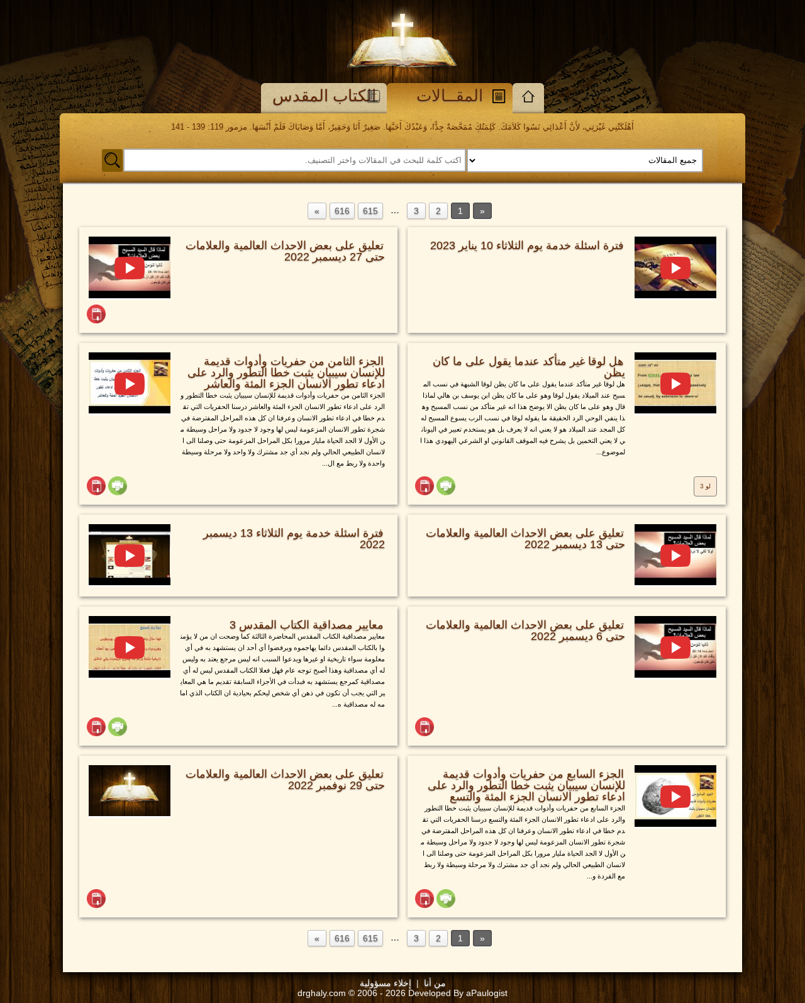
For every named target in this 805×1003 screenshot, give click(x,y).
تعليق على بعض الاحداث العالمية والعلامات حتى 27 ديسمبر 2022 (285, 251)
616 (342, 211)
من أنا (435, 983)
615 (370, 211)
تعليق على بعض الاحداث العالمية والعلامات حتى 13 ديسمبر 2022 (525, 539)
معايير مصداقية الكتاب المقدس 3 (307, 625)
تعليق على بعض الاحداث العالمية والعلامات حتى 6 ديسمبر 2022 (525, 630)
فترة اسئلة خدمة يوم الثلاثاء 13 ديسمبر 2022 (294, 539)
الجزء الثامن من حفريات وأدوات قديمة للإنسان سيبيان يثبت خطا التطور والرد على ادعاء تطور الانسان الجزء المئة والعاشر (286, 372)
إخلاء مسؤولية (385, 983)
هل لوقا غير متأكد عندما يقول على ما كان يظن (529, 367)
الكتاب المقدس (324, 95)
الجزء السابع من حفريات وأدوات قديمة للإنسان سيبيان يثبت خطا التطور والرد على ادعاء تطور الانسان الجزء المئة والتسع (526, 785)
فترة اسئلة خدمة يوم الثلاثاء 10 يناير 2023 (527, 245)
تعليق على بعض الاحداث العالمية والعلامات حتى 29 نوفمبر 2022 (285, 780)
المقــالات (449, 95)
